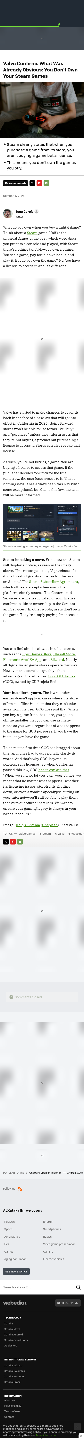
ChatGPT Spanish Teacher (45, 1172)
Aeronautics (12, 1236)
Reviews (9, 1221)
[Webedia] (15, 1305)
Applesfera (10, 1345)
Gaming (48, 1251)
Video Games (27, 833)
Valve (61, 833)
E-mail (46, 183)
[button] (26, 211)
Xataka (8, 1323)
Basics (47, 1236)
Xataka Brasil (12, 1382)
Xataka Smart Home (16, 1340)
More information (46, 1435)
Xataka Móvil (12, 1329)
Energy (48, 1221)
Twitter (32, 183)
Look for (78, 1287)
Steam (32, 233)
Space (8, 1229)
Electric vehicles (53, 1259)
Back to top (65, 1303)
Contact (9, 1417)
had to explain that (53, 770)
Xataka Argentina (14, 1376)
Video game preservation (59, 1244)
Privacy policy (12, 1406)
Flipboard (39, 183)
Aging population (15, 1259)
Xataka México (13, 1365)
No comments (17, 183)
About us (9, 1400)
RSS (20, 1188)
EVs (6, 1244)
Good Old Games (61, 676)
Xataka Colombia (14, 1371)
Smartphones (52, 1229)
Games (8, 1251)
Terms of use (12, 1411)
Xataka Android (13, 1334)
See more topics (16, 1271)
